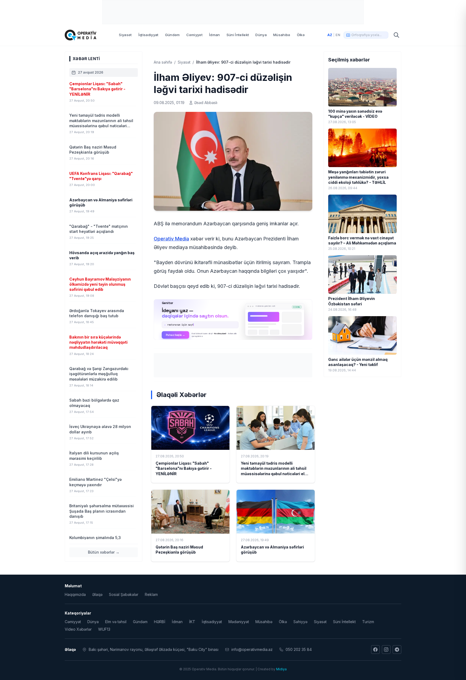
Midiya (281, 669)
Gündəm (172, 35)
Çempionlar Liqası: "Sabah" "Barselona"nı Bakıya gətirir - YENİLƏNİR (184, 468)
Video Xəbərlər (78, 629)
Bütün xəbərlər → (103, 552)
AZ (329, 35)
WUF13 (104, 629)
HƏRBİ (159, 621)
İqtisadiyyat (148, 35)
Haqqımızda (75, 594)
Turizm (368, 621)
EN (337, 35)
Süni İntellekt (238, 35)
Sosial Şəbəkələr (123, 594)
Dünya (261, 35)
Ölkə (301, 35)
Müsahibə (281, 35)
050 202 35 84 (299, 649)
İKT (192, 621)
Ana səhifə (163, 62)
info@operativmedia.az (252, 649)
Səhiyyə (300, 621)
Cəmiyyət (194, 35)
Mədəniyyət (238, 621)
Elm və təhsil (115, 621)
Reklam (151, 594)
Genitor (233, 319)
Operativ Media (171, 238)
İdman (214, 35)
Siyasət (125, 35)
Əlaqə (97, 594)
